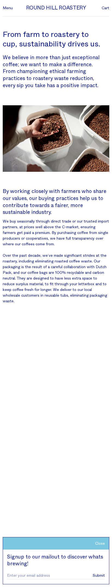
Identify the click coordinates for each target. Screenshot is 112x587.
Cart (105, 8)
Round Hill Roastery (56, 8)
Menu (8, 8)
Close (100, 543)
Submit (99, 576)
